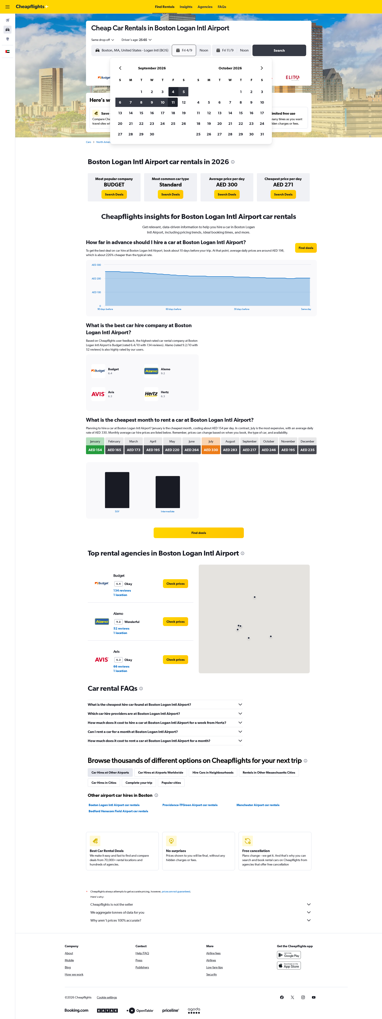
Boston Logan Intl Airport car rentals (114, 805)
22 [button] (141, 123)
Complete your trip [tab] (139, 782)
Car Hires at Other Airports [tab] (110, 772)
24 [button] (162, 123)
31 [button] (262, 134)
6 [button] (120, 102)
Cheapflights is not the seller (111, 904)
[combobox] (103, 40)
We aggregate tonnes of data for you (117, 912)
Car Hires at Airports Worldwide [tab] (160, 772)
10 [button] (162, 102)
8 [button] (141, 102)
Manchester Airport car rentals (258, 805)
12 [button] (184, 102)
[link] (114, 194)
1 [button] (141, 92)
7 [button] (131, 102)
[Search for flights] (7, 20)
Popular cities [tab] (171, 782)
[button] (7, 7)
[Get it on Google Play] (289, 955)
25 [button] (173, 123)
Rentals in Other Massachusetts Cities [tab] (269, 772)
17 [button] (162, 113)
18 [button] (173, 113)
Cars (88, 142)
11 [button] (173, 102)
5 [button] (184, 92)
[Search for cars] (7, 29)
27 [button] (120, 134)
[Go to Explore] (7, 38)
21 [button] (131, 123)
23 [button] (152, 123)
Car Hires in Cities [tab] (104, 782)
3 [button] (162, 92)
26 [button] (183, 123)
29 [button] (141, 134)
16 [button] (152, 113)
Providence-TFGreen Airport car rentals (190, 805)
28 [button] (130, 134)
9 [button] (152, 102)
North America (104, 142)
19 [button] (184, 113)
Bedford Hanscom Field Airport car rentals (118, 811)
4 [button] (173, 92)
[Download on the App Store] (289, 966)
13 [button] (120, 113)
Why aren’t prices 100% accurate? (115, 920)
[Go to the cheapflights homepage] (32, 7)
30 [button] (152, 134)
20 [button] (120, 123)
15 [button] (141, 113)
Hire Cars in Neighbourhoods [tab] (213, 772)
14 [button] (131, 113)
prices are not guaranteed (176, 891)
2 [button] (152, 92)
